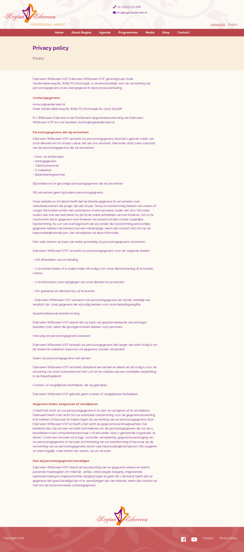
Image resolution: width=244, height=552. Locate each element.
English (233, 24)
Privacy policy (228, 538)
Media (150, 32)
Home (59, 32)
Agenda (105, 32)
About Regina (81, 32)
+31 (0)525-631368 (128, 7)
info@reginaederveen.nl (131, 12)
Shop (166, 32)
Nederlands (218, 24)
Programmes (128, 32)
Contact (183, 32)
